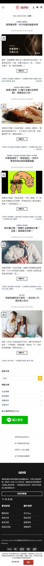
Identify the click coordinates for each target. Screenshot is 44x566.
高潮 (13, 81)
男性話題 (22, 155)
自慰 (39, 79)
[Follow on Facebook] (3, 499)
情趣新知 (25, 22)
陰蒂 (3, 81)
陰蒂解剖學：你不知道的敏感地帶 (22, 24)
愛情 (28, 361)
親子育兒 (22, 295)
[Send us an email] (11, 499)
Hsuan (30, 30)
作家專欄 (5, 391)
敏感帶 (35, 79)
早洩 (3, 289)
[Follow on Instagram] (6, 499)
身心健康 (34, 155)
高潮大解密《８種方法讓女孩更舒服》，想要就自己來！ (22, 91)
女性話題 (16, 87)
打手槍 (38, 286)
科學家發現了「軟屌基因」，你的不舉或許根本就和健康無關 (22, 159)
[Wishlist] (37, 7)
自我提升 (28, 155)
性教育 (30, 79)
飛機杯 (15, 219)
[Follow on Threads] (8, 499)
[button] (3, 7)
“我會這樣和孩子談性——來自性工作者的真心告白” (22, 299)
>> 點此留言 (38, 81)
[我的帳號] (33, 7)
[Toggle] (41, 391)
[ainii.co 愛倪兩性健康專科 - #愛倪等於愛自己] (22, 7)
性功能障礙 (32, 286)
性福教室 (19, 22)
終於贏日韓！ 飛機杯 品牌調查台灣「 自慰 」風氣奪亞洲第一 (22, 229)
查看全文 (22, 71)
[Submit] (40, 378)
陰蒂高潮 (8, 81)
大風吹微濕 (16, 155)
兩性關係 (9, 155)
